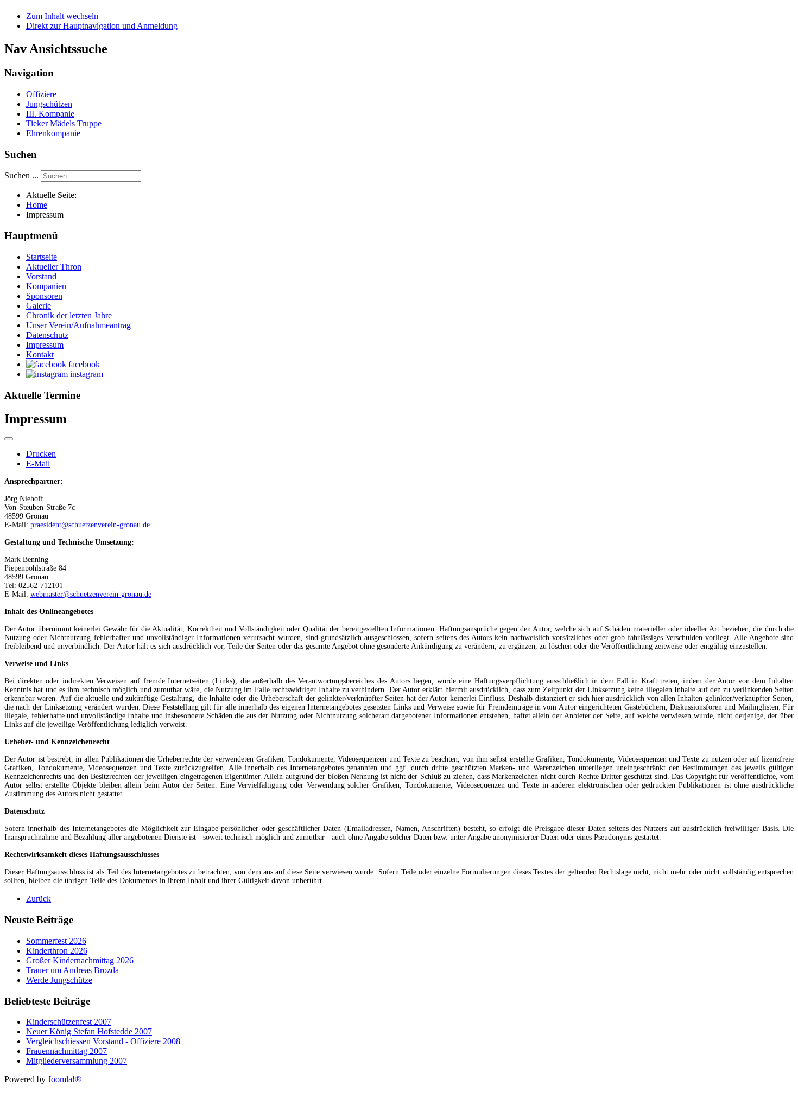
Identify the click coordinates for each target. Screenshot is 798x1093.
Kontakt (40, 354)
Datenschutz (47, 335)
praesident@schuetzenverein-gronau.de (90, 525)
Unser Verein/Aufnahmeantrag (78, 325)
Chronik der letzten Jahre (69, 315)
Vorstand (41, 276)
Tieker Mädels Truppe (64, 123)
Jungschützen (49, 103)
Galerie (38, 305)
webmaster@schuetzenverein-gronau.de (90, 594)
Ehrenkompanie (53, 133)
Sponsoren (44, 296)
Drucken (41, 453)
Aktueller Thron (53, 266)
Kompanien (46, 286)
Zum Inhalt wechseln (62, 16)
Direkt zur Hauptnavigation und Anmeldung (102, 25)
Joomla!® (64, 1079)
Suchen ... (21, 175)
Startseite (41, 256)
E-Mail (38, 463)
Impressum (45, 344)
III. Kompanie (50, 113)
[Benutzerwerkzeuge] (8, 438)
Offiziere (41, 94)
